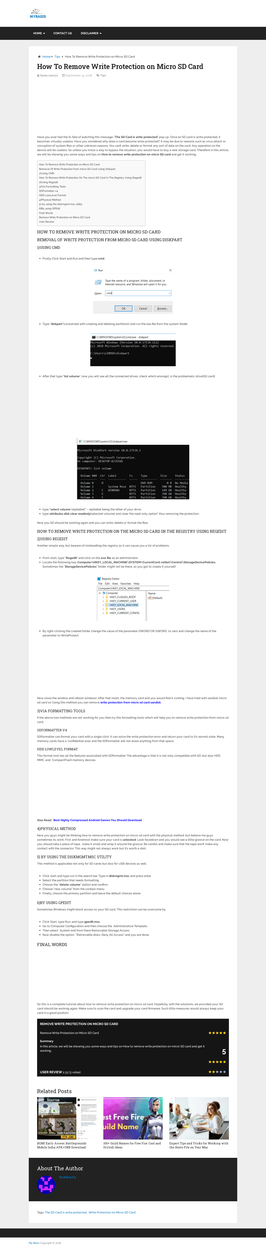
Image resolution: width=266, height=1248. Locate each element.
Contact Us (62, 33)
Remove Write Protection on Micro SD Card (64, 217)
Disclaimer (89, 33)
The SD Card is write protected (65, 1212)
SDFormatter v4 (48, 190)
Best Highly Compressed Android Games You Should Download (97, 820)
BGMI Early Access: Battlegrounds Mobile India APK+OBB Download (61, 1145)
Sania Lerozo (49, 75)
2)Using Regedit (48, 182)
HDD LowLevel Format (52, 195)
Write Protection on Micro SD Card (112, 1212)
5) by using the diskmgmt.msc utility (60, 204)
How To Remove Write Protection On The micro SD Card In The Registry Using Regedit (90, 177)
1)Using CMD (46, 173)
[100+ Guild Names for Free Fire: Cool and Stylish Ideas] (133, 1118)
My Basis (34, 1242)
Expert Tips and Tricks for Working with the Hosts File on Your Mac (198, 1145)
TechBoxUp (67, 1177)
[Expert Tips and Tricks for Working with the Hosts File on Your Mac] (199, 1118)
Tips (57, 56)
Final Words (46, 212)
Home (37, 33)
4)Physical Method (50, 199)
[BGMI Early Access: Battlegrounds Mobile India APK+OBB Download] (67, 1118)
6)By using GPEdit (49, 208)
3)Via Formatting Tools (52, 186)
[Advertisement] (133, 108)
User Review (46, 221)
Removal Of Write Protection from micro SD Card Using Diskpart (77, 168)
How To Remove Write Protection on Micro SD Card (69, 164)
